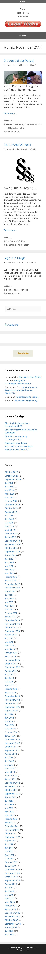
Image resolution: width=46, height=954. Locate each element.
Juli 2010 (9, 887)
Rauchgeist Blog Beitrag (30, 377)
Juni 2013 (9, 761)
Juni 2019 (9, 519)
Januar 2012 (10, 822)
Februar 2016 (11, 653)
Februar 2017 (11, 613)
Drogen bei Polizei (14, 124)
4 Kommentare (13, 131)
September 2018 (12, 551)
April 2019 (9, 526)
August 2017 (11, 591)
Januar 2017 (10, 616)
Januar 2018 (10, 580)
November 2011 (12, 830)
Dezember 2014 (12, 696)
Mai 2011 (9, 851)
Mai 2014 (9, 721)
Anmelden (23, 16)
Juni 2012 (9, 804)
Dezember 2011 (12, 826)
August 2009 (11, 927)
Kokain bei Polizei (33, 124)
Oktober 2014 (11, 703)
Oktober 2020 (11, 476)
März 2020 (10, 497)
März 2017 (10, 609)
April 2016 (9, 645)
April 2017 (9, 606)
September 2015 (12, 667)
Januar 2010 (11, 909)
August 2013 (11, 754)
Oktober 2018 (11, 548)
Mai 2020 (9, 490)
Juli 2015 (9, 674)
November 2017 (12, 588)
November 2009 (12, 916)
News (9, 121)
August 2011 (10, 840)
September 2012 (12, 794)
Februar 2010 (11, 905)
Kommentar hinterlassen (17, 245)
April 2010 (9, 898)
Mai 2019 (9, 523)
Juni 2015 (9, 678)
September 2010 (13, 880)
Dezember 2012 (12, 783)
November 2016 (12, 624)
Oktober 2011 (11, 833)
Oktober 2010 (11, 877)
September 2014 (13, 707)
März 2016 (10, 649)
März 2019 (10, 530)
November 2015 (12, 660)
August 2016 (11, 635)
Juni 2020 (9, 486)
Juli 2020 (9, 483)
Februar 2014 (11, 732)
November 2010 (12, 873)
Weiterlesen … (10, 113)
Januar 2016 (11, 656)
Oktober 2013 (11, 747)
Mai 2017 (9, 602)
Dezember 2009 (12, 913)
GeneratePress (23, 950)
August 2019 (11, 512)
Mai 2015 (9, 681)
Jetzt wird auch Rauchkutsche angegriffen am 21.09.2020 (21, 390)
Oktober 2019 (11, 508)
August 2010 (11, 884)
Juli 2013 (9, 757)
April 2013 (9, 768)
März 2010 (10, 902)
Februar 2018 (11, 577)
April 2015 (9, 685)
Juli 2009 (9, 931)
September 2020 (13, 479)
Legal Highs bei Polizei (14, 128)
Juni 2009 (9, 934)
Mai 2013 (9, 765)
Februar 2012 (11, 819)
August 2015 (11, 671)
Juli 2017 (9, 595)
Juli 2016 (9, 638)
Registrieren (23, 13)
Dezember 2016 (12, 620)
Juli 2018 (9, 559)
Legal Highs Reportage (17, 290)
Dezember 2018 (12, 541)
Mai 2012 (9, 808)
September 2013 (13, 750)
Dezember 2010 (12, 869)
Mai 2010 (9, 895)
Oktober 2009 (11, 920)
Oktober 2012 (11, 790)
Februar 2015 (11, 689)
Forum (23, 9)
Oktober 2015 (11, 663)
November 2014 (12, 700)
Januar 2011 (10, 866)
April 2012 (9, 812)
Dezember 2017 (12, 584)
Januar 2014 (11, 736)
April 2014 (9, 725)
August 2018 (11, 555)
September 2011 (12, 837)
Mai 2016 (9, 642)
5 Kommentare (13, 293)
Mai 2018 (9, 566)
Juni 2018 (9, 562)
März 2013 (10, 772)
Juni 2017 (9, 598)
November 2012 (12, 786)
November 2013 (12, 743)
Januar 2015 (10, 692)
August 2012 (11, 797)
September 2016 (13, 631)
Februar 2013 (11, 775)
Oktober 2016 (11, 627)
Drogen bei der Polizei (19, 60)
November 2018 (12, 544)
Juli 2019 (9, 515)
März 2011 (9, 859)
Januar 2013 (11, 779)
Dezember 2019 (12, 505)
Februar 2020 (11, 501)
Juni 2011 (9, 848)
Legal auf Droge (15, 258)
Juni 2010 (9, 891)
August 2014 (11, 710)
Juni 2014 (9, 718)
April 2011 (9, 855)
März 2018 (10, 573)
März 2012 (10, 815)
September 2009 (13, 924)
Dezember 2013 (12, 739)
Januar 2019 (11, 537)
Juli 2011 (9, 844)
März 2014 (10, 729)
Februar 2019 (11, 533)
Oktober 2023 (11, 472)
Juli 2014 (9, 714)
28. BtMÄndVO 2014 (17, 145)
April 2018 (9, 570)
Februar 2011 (11, 862)
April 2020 (10, 494)
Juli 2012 (9, 801)
